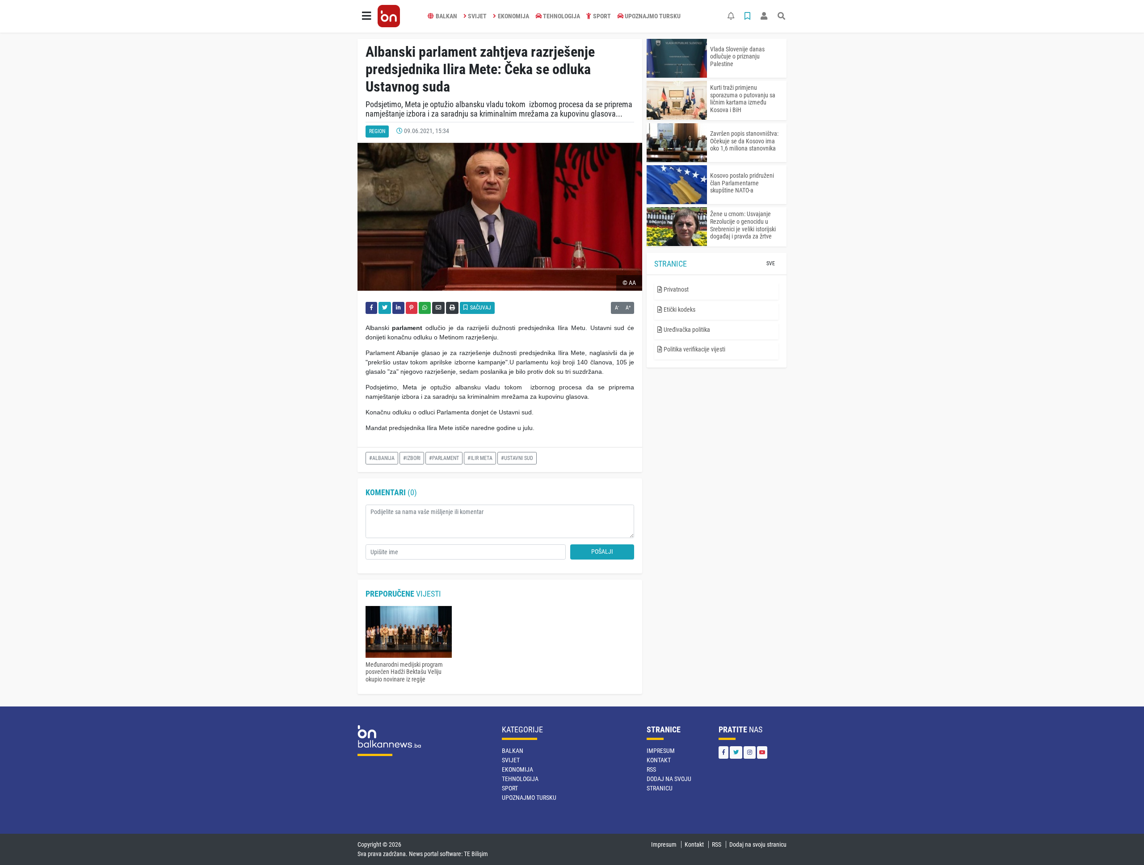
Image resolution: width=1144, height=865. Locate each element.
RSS (651, 769)
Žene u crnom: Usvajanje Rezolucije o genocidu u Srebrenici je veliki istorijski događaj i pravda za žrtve (743, 225)
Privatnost (675, 289)
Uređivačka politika (686, 329)
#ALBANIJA (382, 458)
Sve (770, 263)
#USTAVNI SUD (517, 458)
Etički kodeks (678, 309)
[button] (366, 16)
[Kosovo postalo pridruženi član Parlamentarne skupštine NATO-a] (677, 184)
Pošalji (602, 551)
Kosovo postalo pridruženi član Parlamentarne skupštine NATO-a (742, 183)
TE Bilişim (476, 853)
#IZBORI (412, 458)
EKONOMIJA (513, 16)
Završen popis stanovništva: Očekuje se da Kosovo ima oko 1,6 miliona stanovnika (744, 141)
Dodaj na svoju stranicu (757, 844)
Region (377, 131)
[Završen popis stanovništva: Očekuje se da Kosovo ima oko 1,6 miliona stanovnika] (677, 142)
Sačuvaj (480, 308)
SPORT (602, 16)
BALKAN (446, 16)
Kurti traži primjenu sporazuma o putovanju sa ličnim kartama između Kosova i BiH (742, 98)
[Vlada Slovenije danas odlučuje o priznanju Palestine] (677, 58)
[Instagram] (750, 752)
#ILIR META (479, 458)
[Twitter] (736, 752)
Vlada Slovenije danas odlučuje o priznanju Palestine (737, 57)
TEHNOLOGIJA (561, 16)
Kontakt (659, 760)
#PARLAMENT (444, 458)
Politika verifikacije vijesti (693, 349)
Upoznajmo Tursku (653, 16)
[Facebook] (723, 752)
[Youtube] (762, 752)
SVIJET (477, 16)
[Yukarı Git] (1120, 842)
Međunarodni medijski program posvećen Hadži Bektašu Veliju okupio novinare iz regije (404, 672)
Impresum (661, 750)
